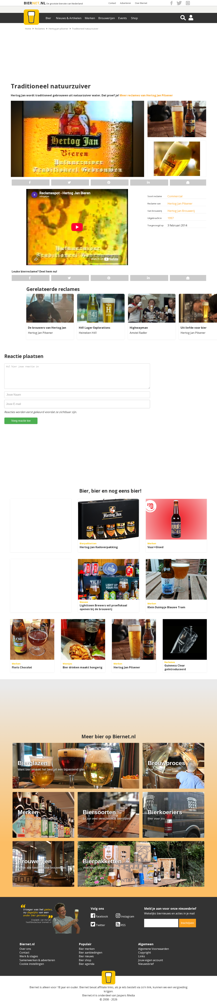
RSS (123, 925)
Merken (90, 18)
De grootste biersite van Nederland (64, 3)
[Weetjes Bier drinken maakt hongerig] (83, 639)
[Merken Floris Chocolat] (32, 639)
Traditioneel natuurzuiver (85, 28)
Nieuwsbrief (146, 964)
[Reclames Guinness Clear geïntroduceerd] (185, 639)
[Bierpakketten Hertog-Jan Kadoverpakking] (108, 519)
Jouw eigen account (150, 960)
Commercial (174, 196)
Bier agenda (86, 964)
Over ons (25, 949)
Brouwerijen (106, 18)
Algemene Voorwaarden (153, 949)
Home (28, 28)
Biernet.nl (88, 995)
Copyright (144, 952)
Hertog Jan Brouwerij (181, 211)
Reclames (40, 28)
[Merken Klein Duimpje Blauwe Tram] (176, 579)
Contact (112, 3)
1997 (170, 218)
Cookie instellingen (31, 964)
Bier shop (85, 960)
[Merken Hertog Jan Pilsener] (134, 639)
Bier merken (87, 949)
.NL (43, 3)
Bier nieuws (86, 956)
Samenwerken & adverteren (37, 960)
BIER (28, 3)
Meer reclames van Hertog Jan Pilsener (146, 95)
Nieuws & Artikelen (68, 18)
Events (122, 18)
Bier (48, 18)
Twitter (100, 925)
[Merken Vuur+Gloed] (176, 519)
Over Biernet (141, 3)
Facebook (101, 916)
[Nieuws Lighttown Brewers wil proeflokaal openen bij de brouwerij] (108, 579)
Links (141, 956)
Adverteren (125, 3)
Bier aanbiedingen (90, 952)
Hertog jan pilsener (58, 28)
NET (36, 3)
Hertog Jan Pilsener (179, 203)
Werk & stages (28, 956)
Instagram (127, 916)
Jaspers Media (126, 995)
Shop (134, 18)
